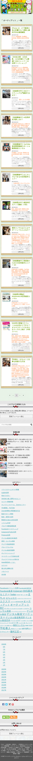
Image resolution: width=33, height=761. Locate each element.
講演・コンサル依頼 (24, 99)
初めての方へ (21, 234)
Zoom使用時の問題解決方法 (10, 511)
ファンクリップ (4, 623)
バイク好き (23, 620)
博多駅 (27, 625)
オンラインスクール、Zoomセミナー (21, 235)
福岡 (23, 628)
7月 (4, 649)
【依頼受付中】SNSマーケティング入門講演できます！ (21, 93)
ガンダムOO (13, 608)
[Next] (20, 395)
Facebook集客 (6, 591)
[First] (9, 395)
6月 (4, 652)
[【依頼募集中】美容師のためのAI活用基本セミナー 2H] (6, 263)
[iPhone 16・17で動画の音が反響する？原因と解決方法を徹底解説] (6, 30)
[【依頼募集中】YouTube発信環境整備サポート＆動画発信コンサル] (6, 147)
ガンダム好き (19, 608)
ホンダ (11, 625)
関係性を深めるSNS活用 (22, 70)
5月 (4, 654)
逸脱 (20, 631)
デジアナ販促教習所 (8, 544)
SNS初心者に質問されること (11, 498)
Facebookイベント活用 (9, 588)
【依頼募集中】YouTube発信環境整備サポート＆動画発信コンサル (21, 146)
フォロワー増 (13, 623)
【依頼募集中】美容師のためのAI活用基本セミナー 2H (21, 263)
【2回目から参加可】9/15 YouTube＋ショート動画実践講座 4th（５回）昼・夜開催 (19, 449)
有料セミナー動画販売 (23, 752)
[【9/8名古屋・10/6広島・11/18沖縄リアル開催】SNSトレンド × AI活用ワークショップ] (6, 59)
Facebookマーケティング (20, 339)
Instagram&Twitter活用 (23, 241)
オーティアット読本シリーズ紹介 (16, 750)
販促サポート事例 (23, 123)
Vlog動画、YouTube (17, 69)
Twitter (13, 594)
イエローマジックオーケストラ (24, 598)
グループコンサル (25, 183)
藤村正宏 (14, 631)
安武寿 (31, 625)
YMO (21, 594)
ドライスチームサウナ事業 (10, 489)
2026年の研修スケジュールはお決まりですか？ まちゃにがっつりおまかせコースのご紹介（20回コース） (22, 327)
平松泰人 (5, 628)
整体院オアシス (14, 628)
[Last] (23, 395)
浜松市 (19, 628)
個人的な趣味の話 (7, 568)
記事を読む (21, 48)
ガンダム (7, 608)
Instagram (18, 591)
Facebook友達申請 (25, 588)
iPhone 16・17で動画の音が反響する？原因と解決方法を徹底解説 (21, 30)
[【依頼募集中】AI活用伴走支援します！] (6, 120)
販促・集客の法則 (16, 209)
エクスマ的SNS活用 (17, 601)
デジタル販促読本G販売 (9, 538)
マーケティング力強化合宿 (10, 556)
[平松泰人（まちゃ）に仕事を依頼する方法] (6, 362)
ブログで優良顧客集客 (17, 72)
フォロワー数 (21, 623)
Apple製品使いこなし (8, 562)
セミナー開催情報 (16, 36)
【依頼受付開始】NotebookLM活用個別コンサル (21, 296)
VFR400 (18, 594)
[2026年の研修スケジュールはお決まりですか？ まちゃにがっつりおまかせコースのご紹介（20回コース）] (6, 326)
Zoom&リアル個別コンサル (16, 747)
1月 (4, 665)
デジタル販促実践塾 (8, 550)
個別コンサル (19, 625)
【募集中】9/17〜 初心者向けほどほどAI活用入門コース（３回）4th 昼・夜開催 (20, 442)
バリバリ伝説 (29, 620)
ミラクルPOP (20, 238)
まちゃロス (11, 598)
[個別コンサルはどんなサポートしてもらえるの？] (6, 230)
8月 (4, 647)
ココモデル (26, 608)
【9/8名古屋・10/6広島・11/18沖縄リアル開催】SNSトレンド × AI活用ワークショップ (19, 465)
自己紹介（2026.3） (11, 744)
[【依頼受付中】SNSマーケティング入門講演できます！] (6, 93)
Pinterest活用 (5, 535)
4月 (4, 657)
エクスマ (4, 565)
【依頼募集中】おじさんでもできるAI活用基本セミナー (21, 177)
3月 (4, 660)
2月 (4, 662)
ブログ (2, 744)
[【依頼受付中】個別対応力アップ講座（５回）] (6, 205)
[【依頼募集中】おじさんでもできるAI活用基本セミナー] (6, 177)
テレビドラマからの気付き (10, 559)
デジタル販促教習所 (15, 617)
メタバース (5, 571)
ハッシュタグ (15, 620)
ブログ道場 (6, 625)
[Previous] (13, 395)
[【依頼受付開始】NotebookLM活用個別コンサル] (6, 297)
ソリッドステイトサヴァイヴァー (18, 611)
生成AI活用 (15, 67)
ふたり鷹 (25, 594)
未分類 (3, 574)
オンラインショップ (8, 553)
